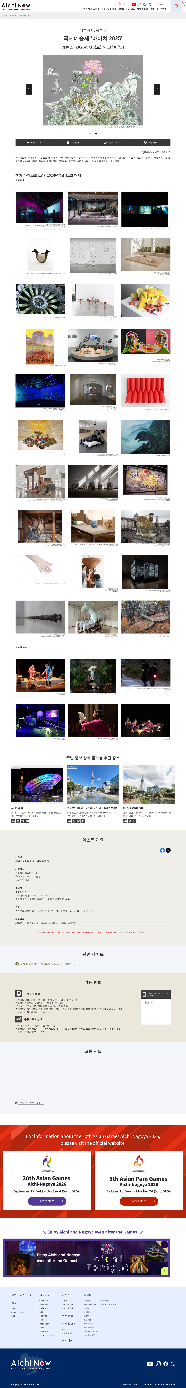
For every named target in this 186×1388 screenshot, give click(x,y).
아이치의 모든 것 (91, 8)
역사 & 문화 (43, 1304)
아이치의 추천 (44, 1301)
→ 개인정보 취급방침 (130, 1384)
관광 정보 (87, 1320)
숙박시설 (154, 8)
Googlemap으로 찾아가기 (158, 151)
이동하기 (87, 1301)
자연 (41, 1320)
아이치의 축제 (67, 1308)
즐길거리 (111, 8)
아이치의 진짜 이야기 (19, 1312)
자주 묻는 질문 (89, 1335)
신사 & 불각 (43, 1308)
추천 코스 (130, 8)
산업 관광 (43, 1316)
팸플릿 (86, 1316)
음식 (63, 1329)
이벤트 (121, 8)
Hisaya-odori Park (133, 807)
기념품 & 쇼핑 (67, 1333)
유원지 (42, 1327)
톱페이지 (5, 15)
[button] (28, 95)
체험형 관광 (44, 1324)
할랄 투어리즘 (88, 1327)
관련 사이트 (114, 142)
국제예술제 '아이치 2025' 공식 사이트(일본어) (47, 964)
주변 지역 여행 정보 (108, 1304)
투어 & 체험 (43, 1331)
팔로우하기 (105, 1301)
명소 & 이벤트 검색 (46, 1335)
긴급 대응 (87, 1308)
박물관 (42, 1312)
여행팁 (163, 8)
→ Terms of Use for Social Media (159, 1384)
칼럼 (13, 1316)
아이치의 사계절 (68, 1304)
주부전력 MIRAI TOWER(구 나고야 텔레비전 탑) (92, 807)
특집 (103, 8)
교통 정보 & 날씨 (90, 1304)
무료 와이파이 (88, 1324)
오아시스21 (17, 807)
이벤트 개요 (36, 142)
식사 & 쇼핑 (142, 8)
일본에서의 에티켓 (90, 1331)
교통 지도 (152, 142)
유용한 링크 (88, 1312)
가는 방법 (75, 142)
